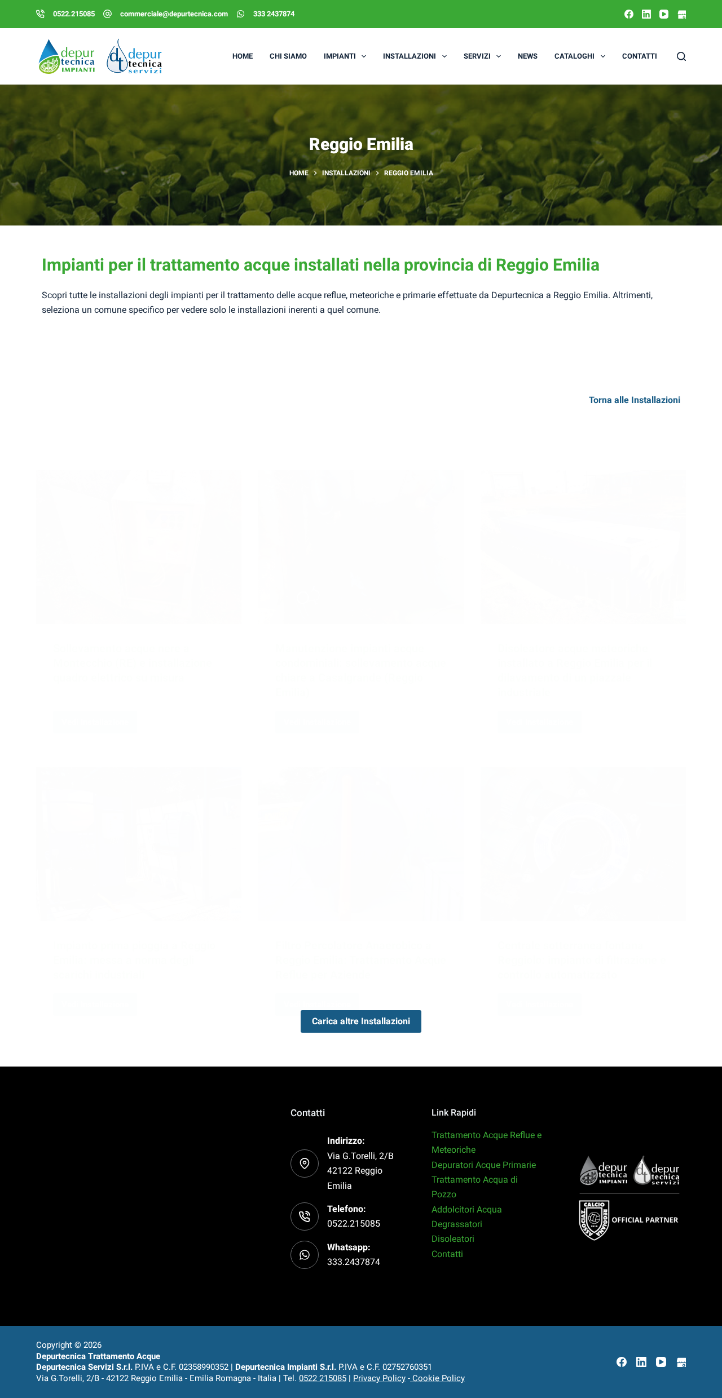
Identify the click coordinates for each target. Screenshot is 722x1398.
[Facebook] (628, 14)
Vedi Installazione (99, 719)
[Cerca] (681, 56)
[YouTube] (663, 14)
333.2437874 (353, 1262)
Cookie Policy (437, 1378)
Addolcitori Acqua (467, 1209)
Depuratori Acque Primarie (484, 1165)
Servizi (477, 56)
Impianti (340, 56)
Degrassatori (457, 1224)
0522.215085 (74, 14)
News (528, 56)
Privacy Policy (379, 1378)
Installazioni (409, 56)
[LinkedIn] (646, 14)
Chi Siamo (288, 56)
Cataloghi (574, 56)
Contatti (639, 56)
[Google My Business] (681, 14)
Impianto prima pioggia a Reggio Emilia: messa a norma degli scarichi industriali (134, 960)
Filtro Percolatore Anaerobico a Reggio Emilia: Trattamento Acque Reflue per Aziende (360, 960)
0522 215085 (322, 1378)
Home (242, 56)
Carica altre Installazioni (361, 1021)
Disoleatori (453, 1238)
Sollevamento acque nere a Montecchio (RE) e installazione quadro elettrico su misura (132, 663)
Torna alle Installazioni (634, 400)
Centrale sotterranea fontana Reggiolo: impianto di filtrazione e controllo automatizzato (582, 960)
